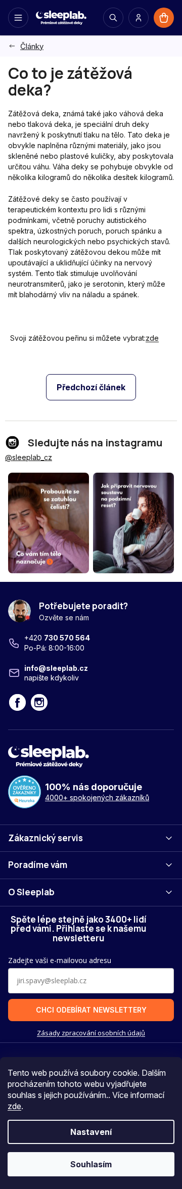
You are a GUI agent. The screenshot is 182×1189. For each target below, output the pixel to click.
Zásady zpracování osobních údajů (91, 1032)
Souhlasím (91, 1164)
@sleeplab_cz (28, 457)
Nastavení (91, 1132)
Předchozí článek (91, 387)
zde (14, 1106)
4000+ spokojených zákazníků (97, 797)
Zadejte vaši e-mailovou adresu (59, 960)
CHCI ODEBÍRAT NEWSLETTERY (91, 1009)
